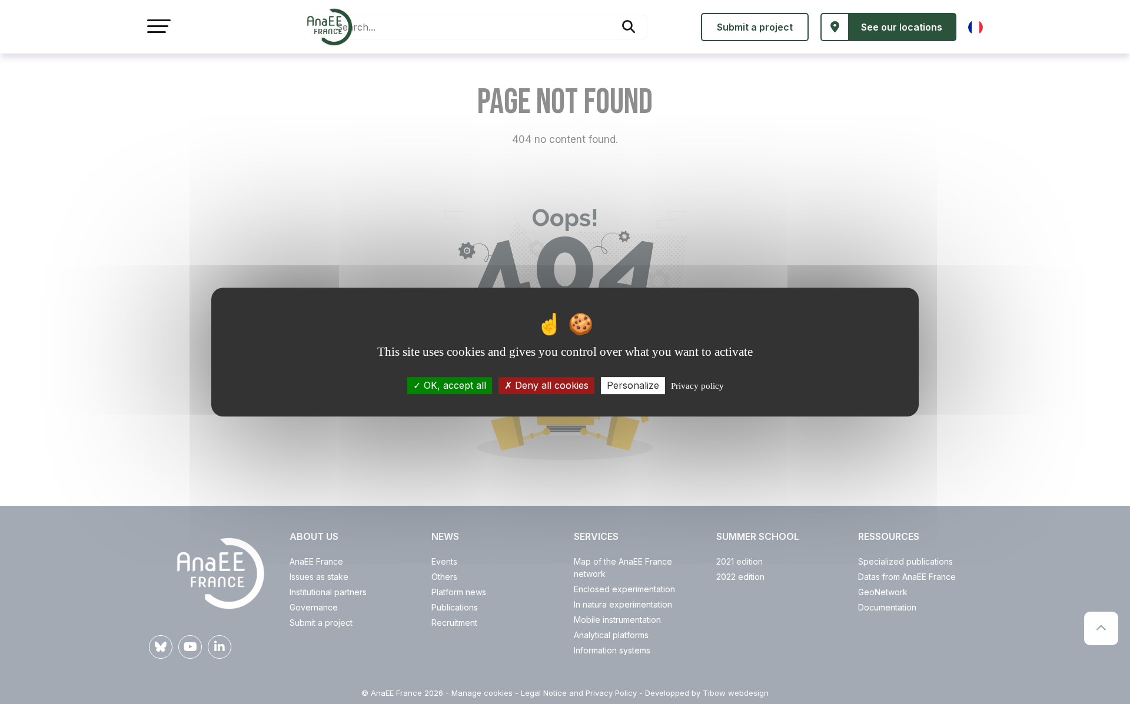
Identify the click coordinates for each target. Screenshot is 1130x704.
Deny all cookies (550, 385)
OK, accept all (453, 385)
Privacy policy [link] (697, 386)
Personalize (633, 385)
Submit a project (755, 27)
